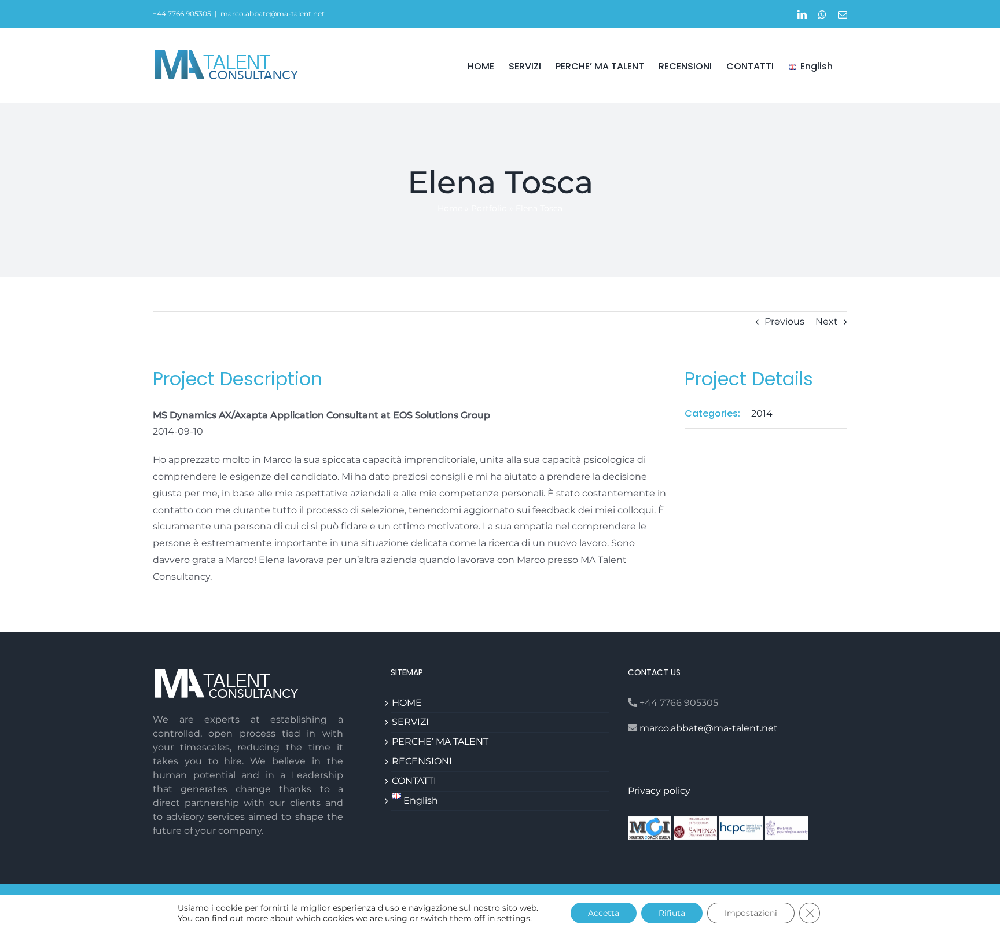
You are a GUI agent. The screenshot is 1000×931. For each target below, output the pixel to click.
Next (826, 321)
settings (513, 918)
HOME (407, 702)
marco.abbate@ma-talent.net (272, 13)
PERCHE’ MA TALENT (440, 741)
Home (450, 208)
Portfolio (489, 208)
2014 (762, 413)
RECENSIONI (422, 761)
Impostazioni (751, 913)
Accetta (603, 913)
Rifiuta (672, 913)
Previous (784, 321)
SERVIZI (410, 721)
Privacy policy (659, 790)
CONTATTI (414, 780)
